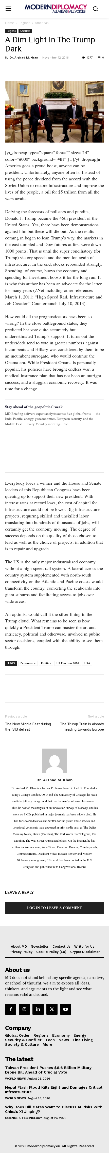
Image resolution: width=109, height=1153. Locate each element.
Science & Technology (23, 1118)
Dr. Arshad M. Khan (24, 57)
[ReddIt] (57, 69)
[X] (22, 69)
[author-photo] (54, 772)
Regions (24, 23)
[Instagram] (24, 1009)
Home (9, 23)
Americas (41, 23)
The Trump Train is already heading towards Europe (82, 727)
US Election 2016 (68, 663)
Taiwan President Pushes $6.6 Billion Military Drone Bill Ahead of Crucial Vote (48, 1070)
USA (87, 663)
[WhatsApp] (33, 69)
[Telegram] (68, 69)
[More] (80, 69)
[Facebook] (10, 69)
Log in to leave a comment (54, 907)
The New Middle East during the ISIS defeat (28, 727)
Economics (28, 663)
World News (15, 1078)
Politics (46, 663)
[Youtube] (65, 1009)
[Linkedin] (45, 69)
